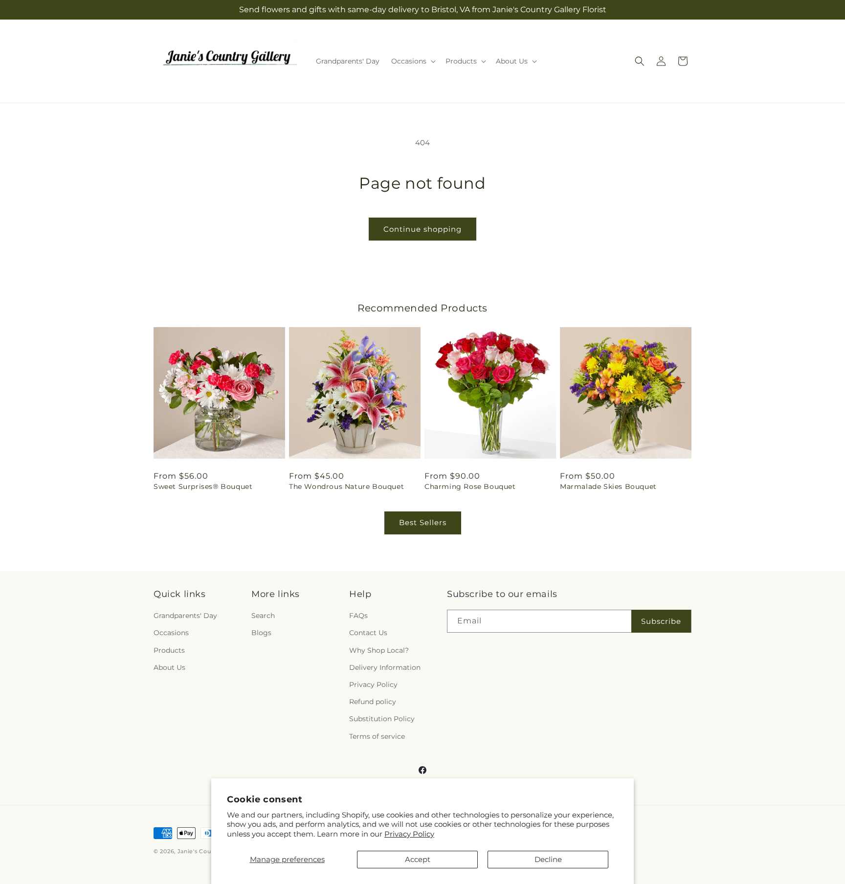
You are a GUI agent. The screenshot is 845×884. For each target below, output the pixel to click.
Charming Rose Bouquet (470, 486)
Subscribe (661, 621)
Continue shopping (422, 229)
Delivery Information (385, 667)
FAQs (358, 616)
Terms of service (377, 736)
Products (169, 650)
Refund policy (372, 702)
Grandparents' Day (185, 616)
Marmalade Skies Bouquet (608, 486)
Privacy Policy (409, 834)
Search (263, 616)
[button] (412, 61)
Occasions (171, 633)
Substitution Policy (382, 719)
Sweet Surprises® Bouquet (203, 486)
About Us (169, 667)
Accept (417, 859)
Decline (548, 859)
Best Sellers (422, 522)
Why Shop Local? (379, 650)
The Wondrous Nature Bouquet (346, 486)
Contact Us (368, 633)
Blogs (261, 633)
